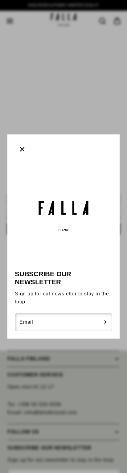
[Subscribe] (105, 322)
